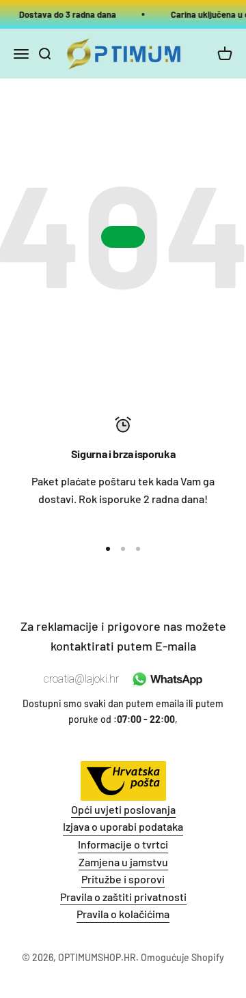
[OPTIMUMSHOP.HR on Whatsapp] (165, 679)
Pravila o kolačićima (123, 913)
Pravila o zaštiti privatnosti (123, 896)
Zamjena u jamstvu (123, 861)
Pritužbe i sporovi (123, 878)
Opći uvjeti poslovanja (123, 809)
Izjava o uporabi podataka (123, 826)
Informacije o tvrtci (123, 844)
